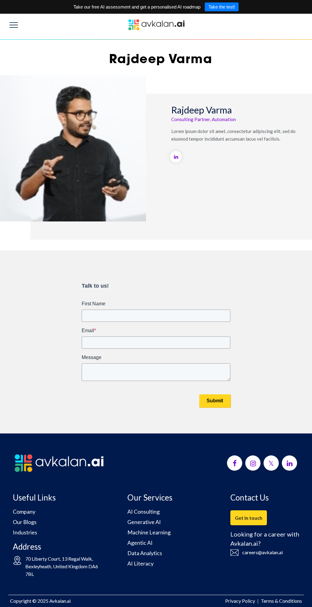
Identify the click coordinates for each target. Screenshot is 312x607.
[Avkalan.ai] (156, 24)
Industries (25, 532)
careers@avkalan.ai (262, 552)
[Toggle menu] (14, 23)
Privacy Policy (240, 601)
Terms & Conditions (281, 601)
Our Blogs (25, 522)
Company (24, 511)
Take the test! (221, 6)
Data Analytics (144, 553)
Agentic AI (140, 542)
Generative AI (144, 522)
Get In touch (248, 518)
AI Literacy (140, 563)
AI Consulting (143, 511)
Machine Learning (149, 532)
